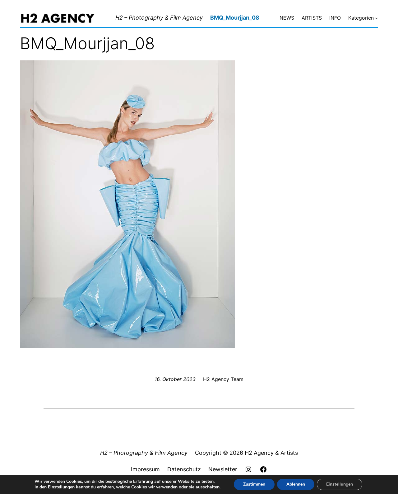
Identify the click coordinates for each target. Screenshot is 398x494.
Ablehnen (295, 484)
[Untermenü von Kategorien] (376, 18)
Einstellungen (61, 487)
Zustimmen (254, 484)
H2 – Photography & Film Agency (159, 17)
